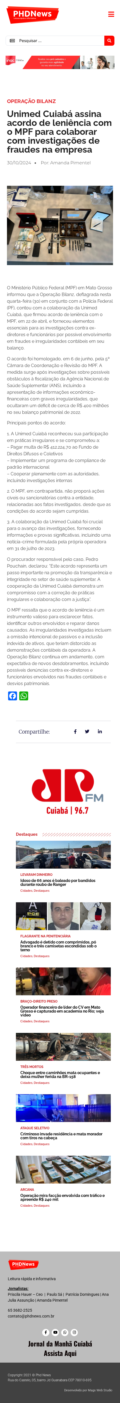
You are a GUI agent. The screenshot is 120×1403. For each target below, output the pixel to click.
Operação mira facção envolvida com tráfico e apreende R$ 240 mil (62, 1197)
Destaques (41, 891)
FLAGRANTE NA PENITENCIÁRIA (45, 936)
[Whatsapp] (64, 1332)
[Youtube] (55, 1332)
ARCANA (27, 1190)
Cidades (26, 891)
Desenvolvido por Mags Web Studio (88, 1390)
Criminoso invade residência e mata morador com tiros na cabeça (61, 1136)
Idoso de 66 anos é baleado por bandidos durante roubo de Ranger (57, 882)
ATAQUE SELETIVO (34, 1128)
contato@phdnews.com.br (31, 1316)
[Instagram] (74, 1332)
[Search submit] (109, 41)
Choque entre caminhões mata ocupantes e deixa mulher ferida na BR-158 (60, 1074)
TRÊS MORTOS (31, 1067)
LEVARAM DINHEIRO (36, 875)
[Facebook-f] (45, 1332)
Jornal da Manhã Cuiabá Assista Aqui (60, 1348)
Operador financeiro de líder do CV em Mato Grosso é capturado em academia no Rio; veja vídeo (62, 1011)
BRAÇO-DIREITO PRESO (38, 1001)
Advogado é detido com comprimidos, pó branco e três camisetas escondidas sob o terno (58, 946)
